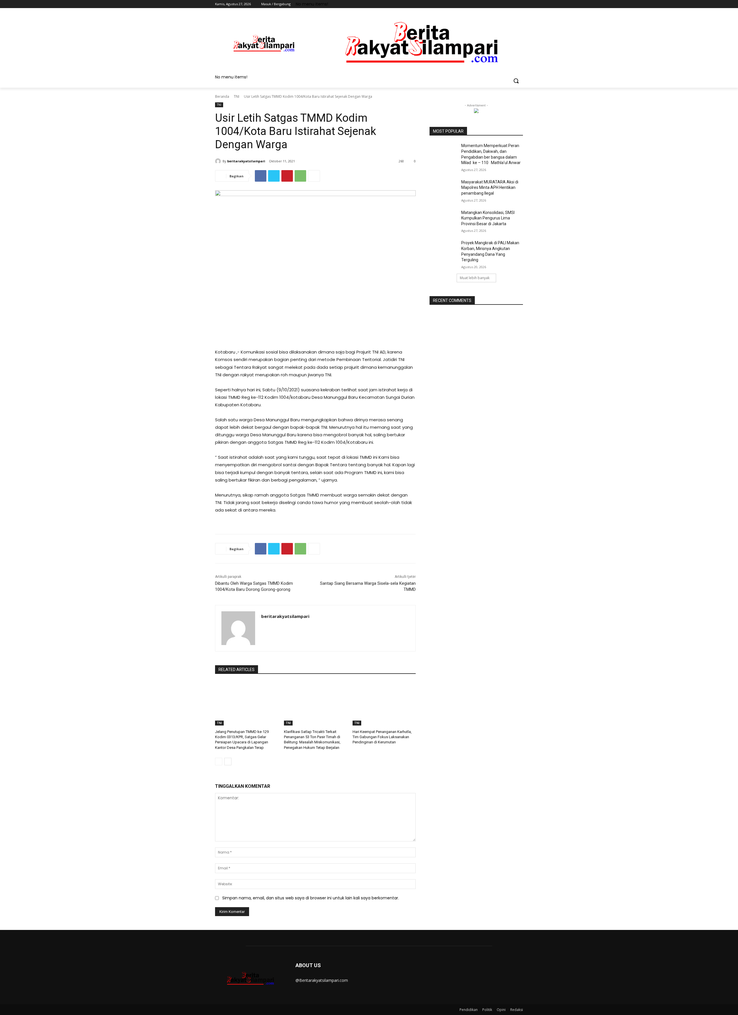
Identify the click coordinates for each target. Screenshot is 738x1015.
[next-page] (227, 761)
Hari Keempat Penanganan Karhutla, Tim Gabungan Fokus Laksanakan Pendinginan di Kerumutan (382, 737)
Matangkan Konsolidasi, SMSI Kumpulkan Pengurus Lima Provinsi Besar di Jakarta (488, 218)
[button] (516, 81)
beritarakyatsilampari (246, 161)
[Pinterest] (287, 176)
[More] (314, 176)
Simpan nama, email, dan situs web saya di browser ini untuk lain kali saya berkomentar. (310, 898)
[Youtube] (519, 4)
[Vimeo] (511, 4)
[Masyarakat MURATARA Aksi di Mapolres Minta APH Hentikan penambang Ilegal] (444, 189)
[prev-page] (218, 761)
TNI (236, 96)
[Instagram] (495, 4)
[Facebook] (487, 4)
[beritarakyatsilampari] (219, 161)
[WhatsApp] (300, 176)
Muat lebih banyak (475, 277)
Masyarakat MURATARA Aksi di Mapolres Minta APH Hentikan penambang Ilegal (489, 188)
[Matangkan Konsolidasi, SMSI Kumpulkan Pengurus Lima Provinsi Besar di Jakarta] (444, 220)
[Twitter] (503, 4)
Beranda (222, 96)
